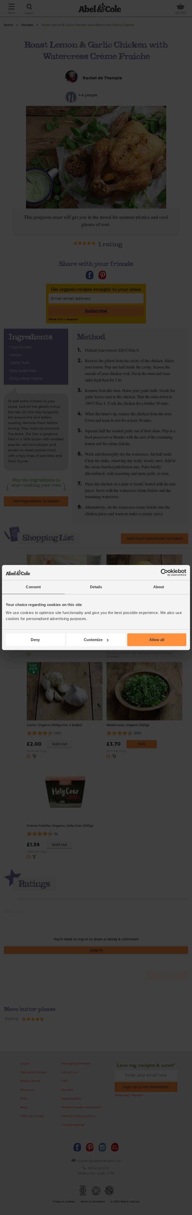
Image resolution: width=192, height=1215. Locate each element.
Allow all (156, 640)
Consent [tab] (33, 587)
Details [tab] (96, 587)
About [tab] (158, 587)
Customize (93, 640)
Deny (35, 640)
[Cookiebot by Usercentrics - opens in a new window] (164, 572)
